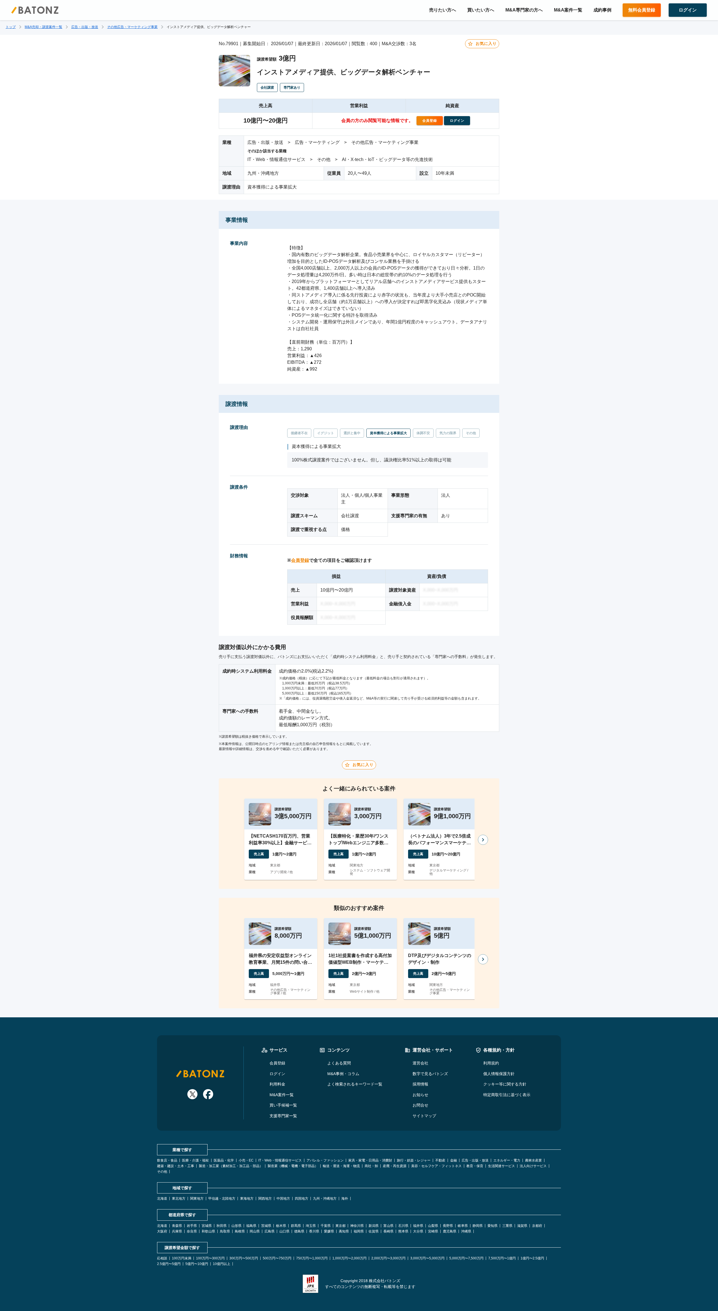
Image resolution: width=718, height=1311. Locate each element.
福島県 (251, 1225)
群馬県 (296, 1225)
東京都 (340, 1225)
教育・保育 (474, 1166)
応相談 (162, 1258)
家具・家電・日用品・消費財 (370, 1160)
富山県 (388, 1225)
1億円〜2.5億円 (532, 1258)
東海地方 (247, 1198)
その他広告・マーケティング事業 (132, 27)
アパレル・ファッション (325, 1160)
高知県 (344, 1231)
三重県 (507, 1225)
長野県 (448, 1225)
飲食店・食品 (167, 1160)
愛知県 (492, 1225)
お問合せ (420, 1105)
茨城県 (266, 1225)
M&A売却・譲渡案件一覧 (43, 27)
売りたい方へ (442, 10)
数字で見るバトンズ (430, 1073)
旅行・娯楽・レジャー (414, 1160)
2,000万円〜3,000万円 (388, 1258)
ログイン (277, 1073)
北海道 (162, 1198)
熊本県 (403, 1231)
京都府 (537, 1225)
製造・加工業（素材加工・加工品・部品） (231, 1166)
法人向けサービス (533, 1166)
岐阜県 (463, 1225)
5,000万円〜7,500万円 (466, 1258)
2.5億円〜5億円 (169, 1264)
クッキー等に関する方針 (504, 1084)
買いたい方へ (480, 10)
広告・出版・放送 (84, 27)
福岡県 (359, 1231)
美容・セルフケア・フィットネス (436, 1166)
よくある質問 (339, 1063)
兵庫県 (177, 1231)
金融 (453, 1160)
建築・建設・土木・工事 (175, 1166)
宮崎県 (433, 1231)
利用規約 (491, 1063)
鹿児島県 (449, 1231)
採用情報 (420, 1084)
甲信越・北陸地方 (221, 1198)
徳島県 (299, 1231)
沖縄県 (466, 1231)
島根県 (240, 1231)
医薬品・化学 (224, 1160)
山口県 (284, 1231)
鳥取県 (225, 1231)
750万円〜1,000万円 (312, 1258)
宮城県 (207, 1225)
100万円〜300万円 (210, 1258)
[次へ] (483, 840)
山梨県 (433, 1225)
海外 (344, 1198)
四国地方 (301, 1198)
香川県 (314, 1231)
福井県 (418, 1225)
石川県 (403, 1225)
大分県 (418, 1231)
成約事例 (602, 10)
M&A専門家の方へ (524, 10)
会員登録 (300, 560)
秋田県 (222, 1225)
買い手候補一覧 (283, 1105)
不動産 (440, 1160)
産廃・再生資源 (394, 1166)
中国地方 (283, 1198)
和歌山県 (208, 1231)
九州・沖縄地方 (325, 1198)
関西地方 (265, 1198)
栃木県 (281, 1225)
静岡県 (478, 1225)
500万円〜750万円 (277, 1258)
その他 (162, 1171)
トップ (11, 27)
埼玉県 (311, 1225)
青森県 (177, 1225)
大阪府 (162, 1231)
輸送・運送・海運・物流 (341, 1166)
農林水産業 (533, 1160)
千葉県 (326, 1225)
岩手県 (192, 1225)
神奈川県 (357, 1225)
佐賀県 (374, 1231)
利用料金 (277, 1084)
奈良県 (192, 1231)
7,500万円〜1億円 (502, 1258)
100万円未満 (181, 1258)
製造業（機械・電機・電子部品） (293, 1166)
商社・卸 (371, 1166)
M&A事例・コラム (343, 1073)
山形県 (236, 1225)
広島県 (269, 1231)
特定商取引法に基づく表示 (506, 1094)
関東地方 (197, 1198)
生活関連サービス (501, 1166)
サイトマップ (424, 1116)
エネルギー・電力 (506, 1160)
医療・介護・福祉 (195, 1160)
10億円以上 (221, 1264)
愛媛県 (329, 1231)
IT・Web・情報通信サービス (280, 1160)
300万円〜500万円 (243, 1258)
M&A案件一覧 (568, 10)
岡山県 (255, 1231)
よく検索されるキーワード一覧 (354, 1084)
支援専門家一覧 (283, 1116)
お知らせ (420, 1094)
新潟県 (374, 1225)
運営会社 (420, 1063)
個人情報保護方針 (499, 1073)
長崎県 (388, 1231)
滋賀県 (522, 1225)
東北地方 (178, 1198)
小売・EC (246, 1160)
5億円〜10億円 (196, 1264)
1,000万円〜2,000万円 (349, 1258)
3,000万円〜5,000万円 (427, 1258)
